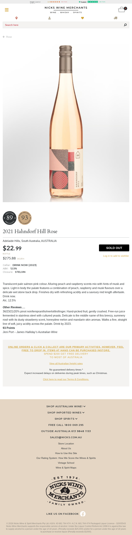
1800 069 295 (73, 425)
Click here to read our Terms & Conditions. (66, 379)
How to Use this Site (66, 453)
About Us (66, 448)
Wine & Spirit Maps (66, 467)
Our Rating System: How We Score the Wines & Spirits (66, 458)
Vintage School (66, 462)
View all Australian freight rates (66, 363)
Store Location (66, 443)
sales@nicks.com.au (66, 437)
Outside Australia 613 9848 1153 (66, 431)
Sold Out (114, 248)
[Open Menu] (13, 9)
